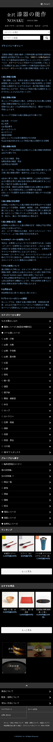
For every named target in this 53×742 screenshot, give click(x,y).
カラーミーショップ (17, 63)
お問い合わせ (6, 715)
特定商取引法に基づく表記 (12, 725)
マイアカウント (6, 709)
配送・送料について (31, 723)
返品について (44, 723)
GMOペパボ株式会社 (39, 57)
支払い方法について (16, 723)
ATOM (47, 725)
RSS (42, 725)
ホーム (6, 723)
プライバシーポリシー (30, 725)
